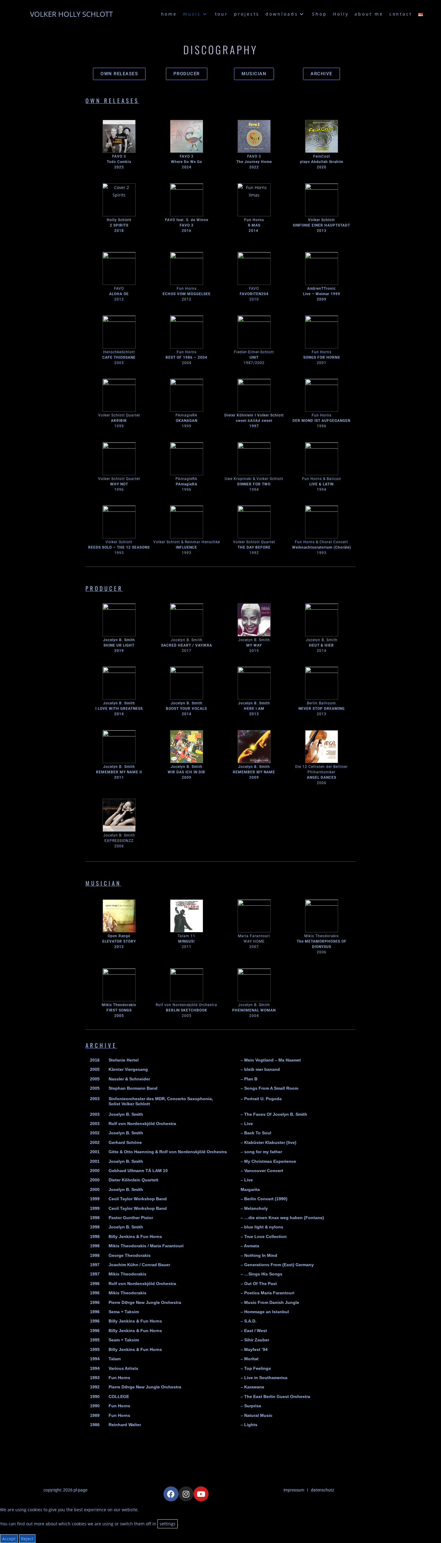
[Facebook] (171, 1493)
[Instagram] (186, 1493)
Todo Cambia (119, 162)
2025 (119, 167)
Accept (9, 1539)
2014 (253, 231)
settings (168, 1524)
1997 (254, 426)
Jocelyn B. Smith (254, 1005)
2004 (254, 1016)
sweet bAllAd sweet (254, 421)
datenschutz (322, 1490)
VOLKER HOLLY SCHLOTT (71, 14)
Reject (27, 1539)
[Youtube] (201, 1493)
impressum (294, 1490)
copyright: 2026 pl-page (65, 1490)
